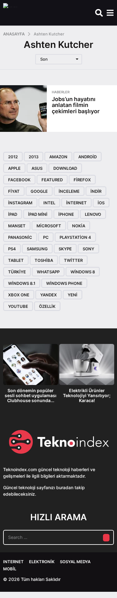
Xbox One (18, 294)
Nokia (78, 225)
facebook (19, 179)
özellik (47, 306)
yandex (48, 294)
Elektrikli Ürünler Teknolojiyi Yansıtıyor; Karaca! (86, 395)
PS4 (12, 248)
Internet (13, 561)
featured (52, 179)
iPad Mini (37, 214)
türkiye (17, 271)
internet (76, 202)
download (65, 168)
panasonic (20, 237)
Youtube (18, 306)
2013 (33, 156)
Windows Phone (64, 283)
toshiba (44, 260)
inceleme (69, 191)
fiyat (14, 191)
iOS (101, 202)
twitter (73, 260)
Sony (88, 248)
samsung (37, 248)
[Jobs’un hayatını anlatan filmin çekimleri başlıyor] (23, 108)
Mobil (9, 568)
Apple (14, 168)
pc (46, 237)
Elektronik (42, 561)
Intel (49, 202)
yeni (72, 294)
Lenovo (93, 214)
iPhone (66, 214)
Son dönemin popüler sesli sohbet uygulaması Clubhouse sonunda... (30, 395)
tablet (16, 260)
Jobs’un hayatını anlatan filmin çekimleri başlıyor (76, 105)
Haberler (61, 92)
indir (95, 191)
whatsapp (48, 271)
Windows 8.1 (21, 283)
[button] (99, 13)
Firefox (82, 179)
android (87, 156)
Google (39, 191)
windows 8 (83, 271)
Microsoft (49, 225)
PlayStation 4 (75, 237)
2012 (13, 156)
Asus (37, 168)
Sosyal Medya (75, 561)
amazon (58, 156)
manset (17, 225)
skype (65, 248)
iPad (12, 214)
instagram (20, 202)
